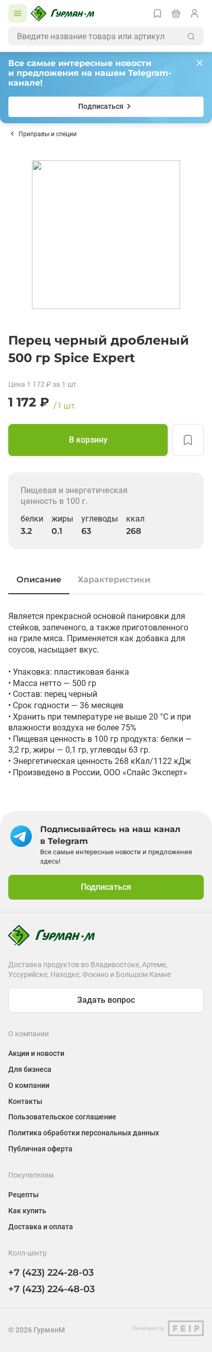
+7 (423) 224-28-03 (51, 1272)
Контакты (25, 1101)
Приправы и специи (48, 134)
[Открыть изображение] (106, 234)
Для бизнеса (29, 1069)
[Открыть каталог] (17, 13)
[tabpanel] (106, 694)
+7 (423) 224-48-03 (51, 1289)
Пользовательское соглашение (62, 1117)
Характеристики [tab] (114, 579)
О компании (28, 1085)
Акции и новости (36, 1053)
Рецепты (23, 1195)
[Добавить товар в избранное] (188, 440)
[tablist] (106, 579)
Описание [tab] (38, 579)
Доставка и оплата (40, 1227)
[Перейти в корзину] (176, 13)
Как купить (27, 1211)
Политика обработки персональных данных (83, 1133)
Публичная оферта (40, 1149)
